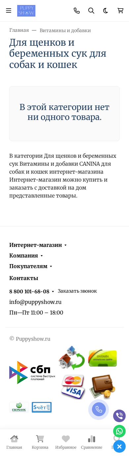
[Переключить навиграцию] (9, 10)
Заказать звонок (77, 291)
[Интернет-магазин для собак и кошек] (26, 10)
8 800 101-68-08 (29, 291)
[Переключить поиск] (91, 10)
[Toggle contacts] (77, 10)
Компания (23, 255)
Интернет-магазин (35, 245)
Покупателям (28, 266)
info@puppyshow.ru (35, 302)
